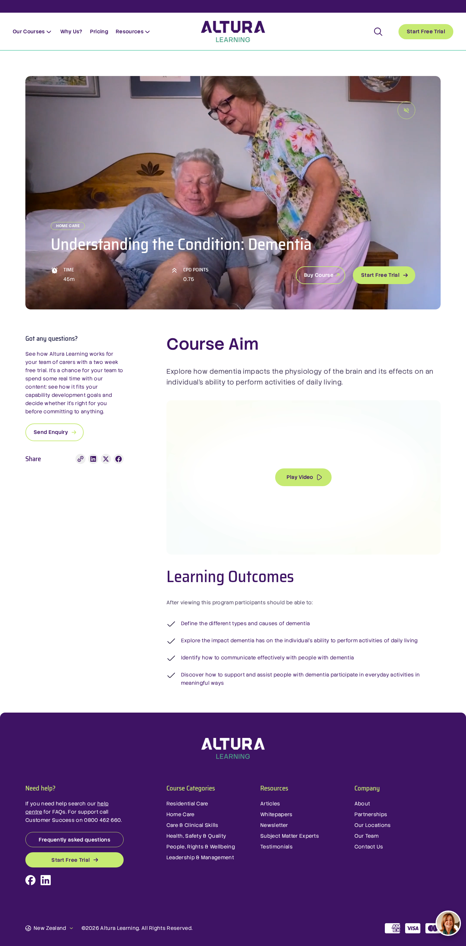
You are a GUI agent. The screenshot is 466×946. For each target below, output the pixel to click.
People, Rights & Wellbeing (200, 846)
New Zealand (50, 928)
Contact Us (368, 846)
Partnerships (370, 814)
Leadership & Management (200, 857)
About (362, 803)
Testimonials (276, 846)
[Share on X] (106, 459)
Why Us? (71, 31)
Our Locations (372, 825)
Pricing (99, 31)
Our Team (366, 836)
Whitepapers (276, 814)
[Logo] (233, 748)
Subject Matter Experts (289, 836)
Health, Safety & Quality (196, 836)
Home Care (180, 814)
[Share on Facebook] (118, 459)
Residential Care (187, 803)
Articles (270, 803)
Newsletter (274, 825)
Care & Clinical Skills (192, 825)
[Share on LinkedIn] (93, 459)
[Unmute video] (406, 110)
